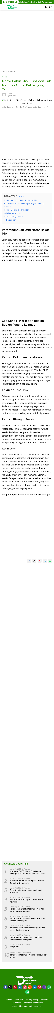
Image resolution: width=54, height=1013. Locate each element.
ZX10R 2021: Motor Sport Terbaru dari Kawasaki (26, 900)
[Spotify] (49, 987)
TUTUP (21, 196)
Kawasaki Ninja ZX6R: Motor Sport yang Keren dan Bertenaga (27, 929)
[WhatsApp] (27, 992)
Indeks (9, 999)
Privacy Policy (32, 999)
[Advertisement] (27, 37)
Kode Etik (19, 999)
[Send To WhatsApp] (50, 561)
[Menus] (4, 7)
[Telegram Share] (45, 561)
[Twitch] (44, 987)
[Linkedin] (35, 987)
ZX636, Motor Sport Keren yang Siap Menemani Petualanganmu (26, 938)
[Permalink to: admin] (4, 94)
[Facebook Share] (29, 561)
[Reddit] (30, 987)
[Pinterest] (15, 987)
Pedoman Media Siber (33, 1003)
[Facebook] (5, 987)
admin (9, 94)
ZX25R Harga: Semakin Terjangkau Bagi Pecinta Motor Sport (27, 919)
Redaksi (44, 999)
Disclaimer (16, 1003)
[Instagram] (25, 987)
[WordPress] (20, 987)
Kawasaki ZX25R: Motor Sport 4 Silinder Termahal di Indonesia (27, 881)
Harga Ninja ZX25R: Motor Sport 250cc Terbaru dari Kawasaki (27, 910)
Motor (4, 77)
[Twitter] (10, 987)
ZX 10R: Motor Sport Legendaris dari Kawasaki (26, 891)
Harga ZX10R (15, 946)
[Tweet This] (34, 561)
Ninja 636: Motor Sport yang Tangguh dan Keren (28, 956)
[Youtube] (39, 987)
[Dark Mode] (46, 7)
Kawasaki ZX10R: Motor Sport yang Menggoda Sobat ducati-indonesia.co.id (27, 872)
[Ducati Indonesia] (11, 7)
